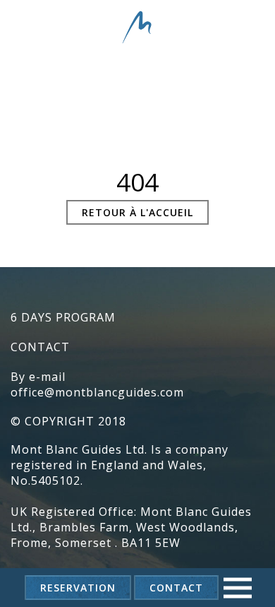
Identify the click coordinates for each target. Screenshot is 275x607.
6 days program (63, 317)
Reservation (78, 587)
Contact (176, 587)
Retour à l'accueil (137, 212)
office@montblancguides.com (97, 392)
